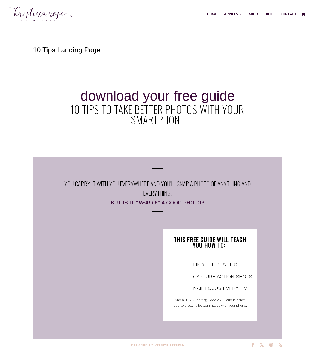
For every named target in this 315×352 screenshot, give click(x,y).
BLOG (270, 14)
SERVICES (230, 14)
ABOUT (254, 14)
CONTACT (289, 14)
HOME (212, 14)
